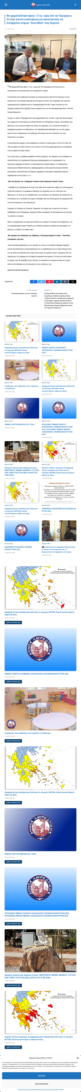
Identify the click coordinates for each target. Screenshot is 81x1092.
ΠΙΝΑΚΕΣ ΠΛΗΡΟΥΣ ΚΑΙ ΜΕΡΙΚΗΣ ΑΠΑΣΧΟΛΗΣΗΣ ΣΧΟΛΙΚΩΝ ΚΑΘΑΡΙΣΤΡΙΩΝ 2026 (57, 350)
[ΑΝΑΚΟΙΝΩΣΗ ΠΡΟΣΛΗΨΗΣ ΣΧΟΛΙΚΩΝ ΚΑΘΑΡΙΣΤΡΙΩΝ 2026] (22, 530)
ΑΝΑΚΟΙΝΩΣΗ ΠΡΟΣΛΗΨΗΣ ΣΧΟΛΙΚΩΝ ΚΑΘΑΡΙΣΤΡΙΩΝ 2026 (18, 548)
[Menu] (6, 4)
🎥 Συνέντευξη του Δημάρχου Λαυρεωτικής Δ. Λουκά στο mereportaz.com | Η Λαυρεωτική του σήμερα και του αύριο (58, 549)
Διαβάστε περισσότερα (13, 622)
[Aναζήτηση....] (75, 4)
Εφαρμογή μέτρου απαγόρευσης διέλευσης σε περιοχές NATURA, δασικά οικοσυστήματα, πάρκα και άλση (21, 350)
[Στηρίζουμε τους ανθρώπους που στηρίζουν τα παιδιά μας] (22, 370)
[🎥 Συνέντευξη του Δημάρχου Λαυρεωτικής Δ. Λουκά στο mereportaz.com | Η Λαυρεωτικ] (59, 530)
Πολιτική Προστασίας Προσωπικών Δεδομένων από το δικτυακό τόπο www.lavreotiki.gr (41, 1089)
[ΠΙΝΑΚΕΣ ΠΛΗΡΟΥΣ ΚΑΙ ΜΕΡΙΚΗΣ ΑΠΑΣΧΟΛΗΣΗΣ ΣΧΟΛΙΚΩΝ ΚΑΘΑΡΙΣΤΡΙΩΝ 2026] (59, 331)
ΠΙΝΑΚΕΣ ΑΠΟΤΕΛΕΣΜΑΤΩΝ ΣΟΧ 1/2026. (20, 424)
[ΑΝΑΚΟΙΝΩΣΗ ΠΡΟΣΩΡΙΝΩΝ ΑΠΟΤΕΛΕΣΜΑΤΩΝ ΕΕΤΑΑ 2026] (59, 492)
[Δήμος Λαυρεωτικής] (40, 4)
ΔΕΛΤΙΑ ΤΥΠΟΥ (72, 29)
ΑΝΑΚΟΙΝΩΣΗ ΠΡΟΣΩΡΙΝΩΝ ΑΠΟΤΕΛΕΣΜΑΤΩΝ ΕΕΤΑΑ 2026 (59, 510)
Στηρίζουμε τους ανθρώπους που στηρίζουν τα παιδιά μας (21, 387)
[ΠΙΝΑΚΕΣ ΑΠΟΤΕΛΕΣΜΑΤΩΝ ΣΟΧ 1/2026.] (22, 408)
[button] (78, 1058)
